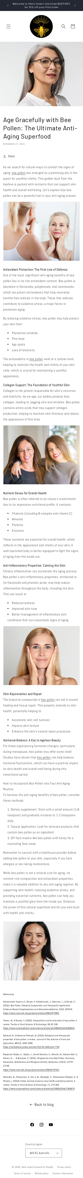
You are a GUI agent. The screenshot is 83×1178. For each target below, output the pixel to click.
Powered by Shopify (43, 1166)
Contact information (63, 1173)
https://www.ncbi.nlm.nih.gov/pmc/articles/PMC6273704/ (31, 1069)
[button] (8, 26)
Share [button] (11, 156)
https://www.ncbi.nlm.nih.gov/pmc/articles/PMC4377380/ (31, 1013)
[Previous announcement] (8, 5)
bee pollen (19, 173)
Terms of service (22, 1173)
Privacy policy (64, 1167)
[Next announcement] (75, 5)
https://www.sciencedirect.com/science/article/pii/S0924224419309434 (38, 1028)
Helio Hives (27, 1166)
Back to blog (44, 1104)
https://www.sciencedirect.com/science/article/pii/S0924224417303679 (38, 1088)
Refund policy (42, 1173)
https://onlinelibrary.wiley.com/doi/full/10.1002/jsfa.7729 (31, 1047)
